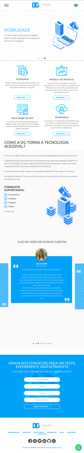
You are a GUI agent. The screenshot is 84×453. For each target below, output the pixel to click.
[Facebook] (30, 441)
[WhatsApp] (54, 441)
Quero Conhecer (40, 406)
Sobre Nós (51, 432)
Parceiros (71, 432)
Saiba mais (21, 97)
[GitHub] (49, 441)
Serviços (27, 432)
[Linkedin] (44, 441)
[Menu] (6, 5)
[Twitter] (40, 441)
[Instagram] (35, 441)
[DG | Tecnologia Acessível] (41, 5)
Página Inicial (13, 432)
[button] (39, 58)
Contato (42, 434)
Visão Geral (39, 432)
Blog (62, 432)
